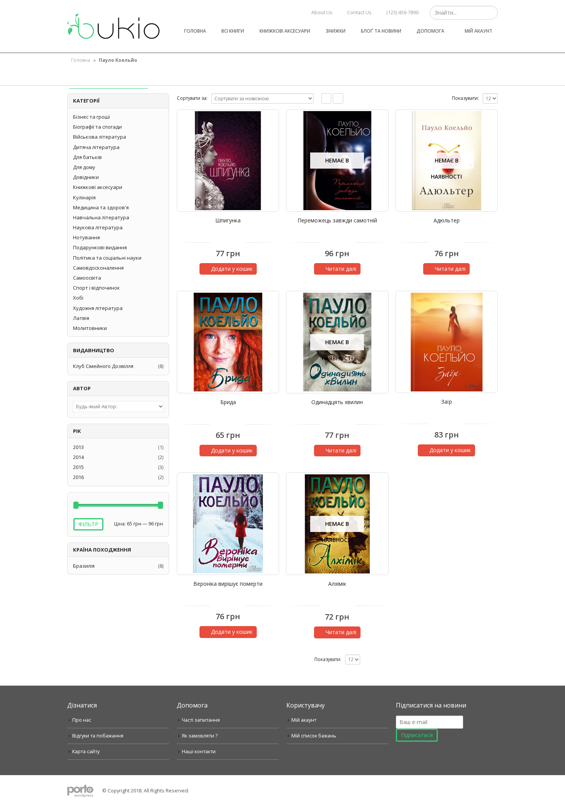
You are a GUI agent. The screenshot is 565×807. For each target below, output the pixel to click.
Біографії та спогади (97, 126)
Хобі (78, 297)
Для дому (84, 167)
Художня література (98, 308)
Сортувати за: (192, 98)
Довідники (86, 177)
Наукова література (98, 227)
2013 (78, 447)
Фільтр (88, 524)
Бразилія (84, 565)
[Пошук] (491, 12)
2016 (78, 477)
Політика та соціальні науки (107, 257)
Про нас (81, 720)
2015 (78, 467)
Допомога (430, 31)
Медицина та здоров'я (101, 207)
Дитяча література (96, 147)
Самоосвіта (87, 277)
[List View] (338, 98)
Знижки (336, 31)
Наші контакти (199, 751)
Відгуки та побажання (97, 735)
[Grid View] (326, 98)
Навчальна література (101, 217)
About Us (321, 12)
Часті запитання (201, 720)
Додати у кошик (232, 268)
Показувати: (465, 98)
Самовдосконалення (98, 267)
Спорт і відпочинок (96, 287)
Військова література (99, 136)
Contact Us (359, 12)
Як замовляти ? (200, 735)
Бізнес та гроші (91, 116)
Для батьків (87, 157)
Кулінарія (84, 197)
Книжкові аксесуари (284, 31)
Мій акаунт (478, 31)
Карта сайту (86, 751)
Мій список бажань (313, 735)
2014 (78, 457)
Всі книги (232, 31)
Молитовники (90, 328)
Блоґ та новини (381, 31)
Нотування (86, 237)
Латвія (81, 318)
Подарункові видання (100, 247)
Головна (195, 31)
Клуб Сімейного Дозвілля (103, 366)
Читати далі (341, 268)
